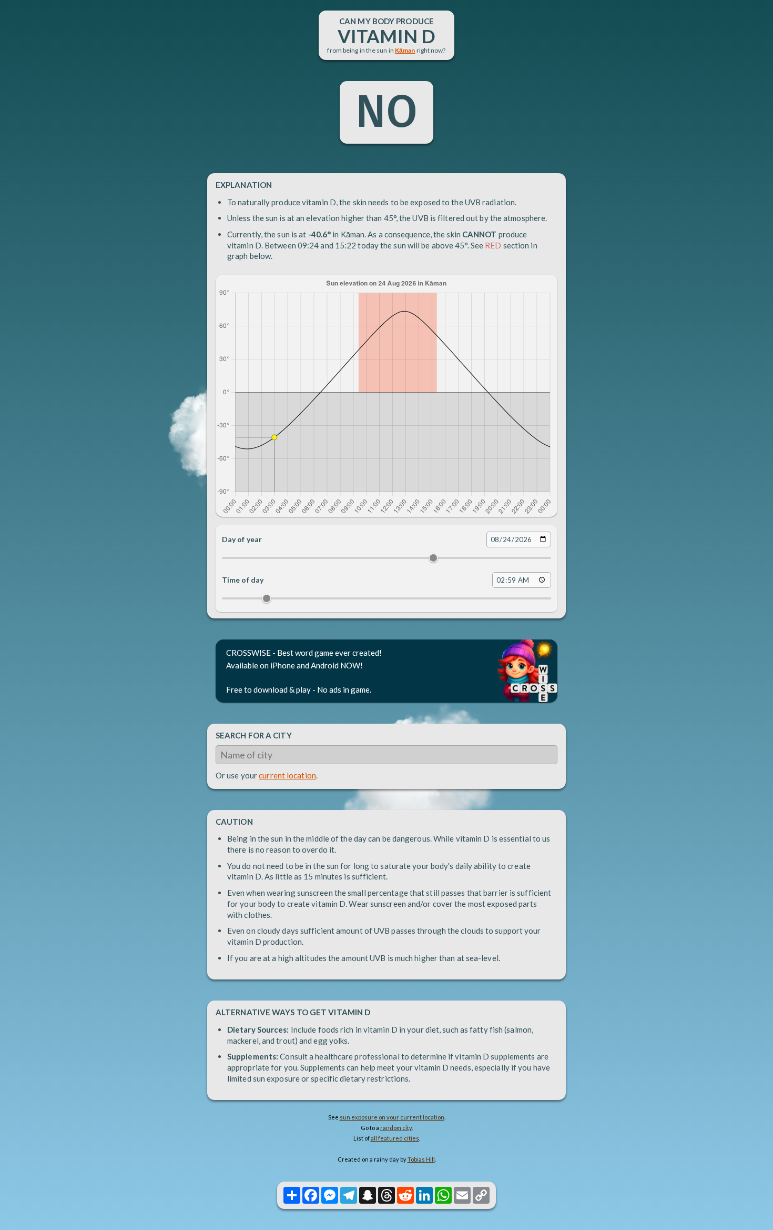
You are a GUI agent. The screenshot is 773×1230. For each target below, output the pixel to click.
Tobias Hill (421, 1159)
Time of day (242, 579)
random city (396, 1127)
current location (287, 775)
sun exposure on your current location (392, 1117)
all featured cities (395, 1138)
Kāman (405, 50)
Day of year (242, 539)
